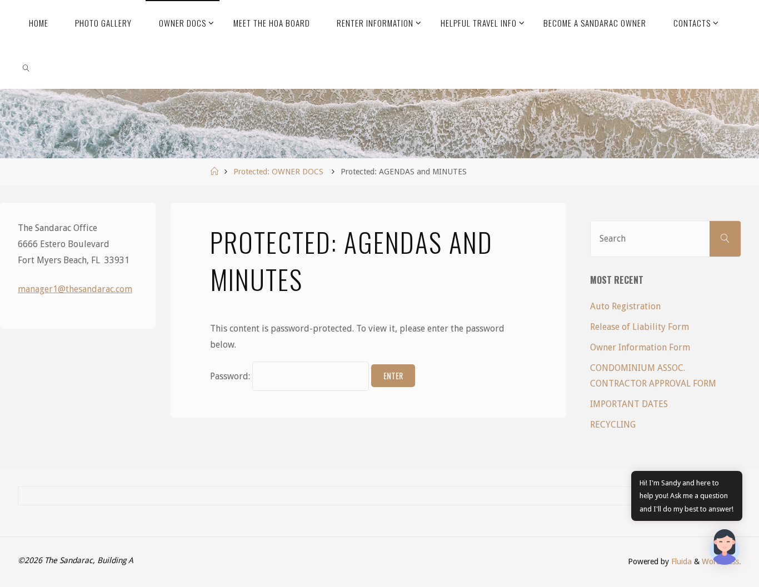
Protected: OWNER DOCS (278, 171)
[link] (26, 66)
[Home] (214, 171)
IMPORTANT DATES (629, 404)
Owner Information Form (640, 347)
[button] (724, 549)
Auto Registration (625, 306)
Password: (231, 376)
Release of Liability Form (639, 327)
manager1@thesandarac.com (75, 289)
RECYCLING (613, 424)
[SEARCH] (725, 239)
